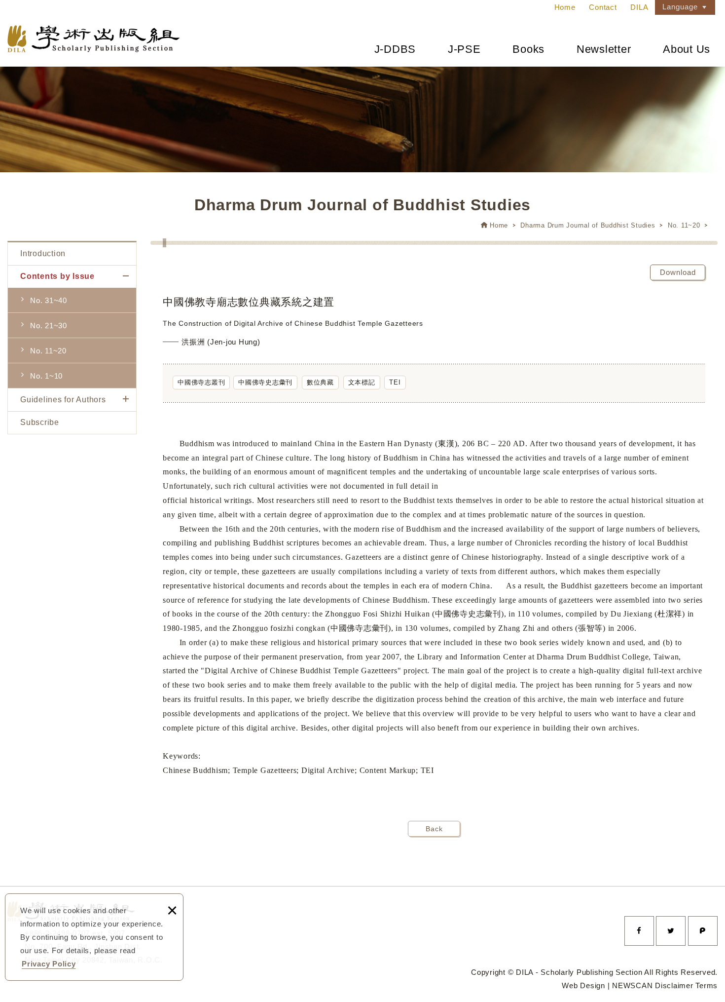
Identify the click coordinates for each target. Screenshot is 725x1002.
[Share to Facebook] (639, 931)
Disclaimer (674, 985)
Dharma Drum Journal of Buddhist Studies (587, 225)
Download (678, 272)
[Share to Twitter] (671, 931)
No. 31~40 (48, 300)
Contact (602, 7)
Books (528, 49)
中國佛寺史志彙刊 (265, 382)
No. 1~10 (46, 376)
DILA (639, 7)
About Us (686, 49)
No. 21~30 (48, 325)
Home (565, 7)
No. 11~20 (684, 225)
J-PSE (464, 49)
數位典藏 (320, 382)
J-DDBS (395, 49)
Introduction (43, 253)
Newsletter (604, 49)
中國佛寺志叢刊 (201, 382)
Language (680, 6)
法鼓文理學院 (93, 39)
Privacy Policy (49, 964)
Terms (706, 985)
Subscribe (39, 422)
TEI (394, 382)
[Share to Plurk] (703, 931)
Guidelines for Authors (63, 399)
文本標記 (361, 382)
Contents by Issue (57, 276)
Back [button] (434, 829)
